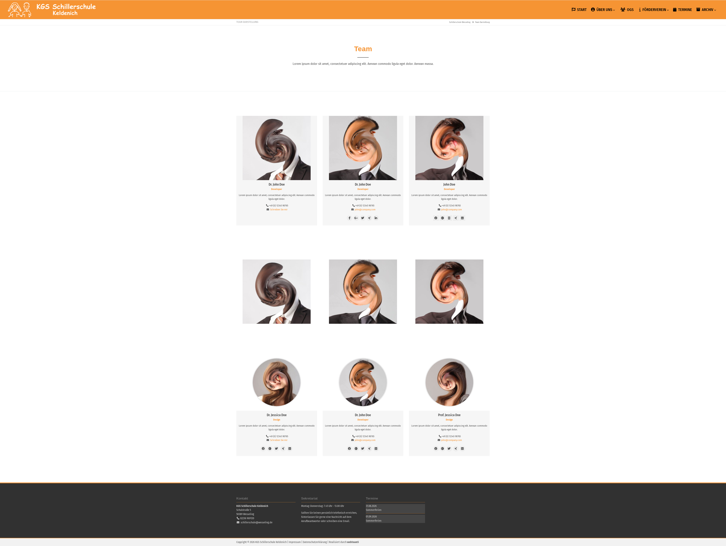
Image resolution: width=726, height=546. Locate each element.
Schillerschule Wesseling (52, 9)
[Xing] (369, 218)
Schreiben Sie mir (279, 209)
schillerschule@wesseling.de (256, 522)
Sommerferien (373, 510)
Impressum (295, 542)
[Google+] (356, 218)
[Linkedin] (376, 218)
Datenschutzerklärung (315, 542)
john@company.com (365, 209)
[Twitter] (363, 218)
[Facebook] (349, 218)
